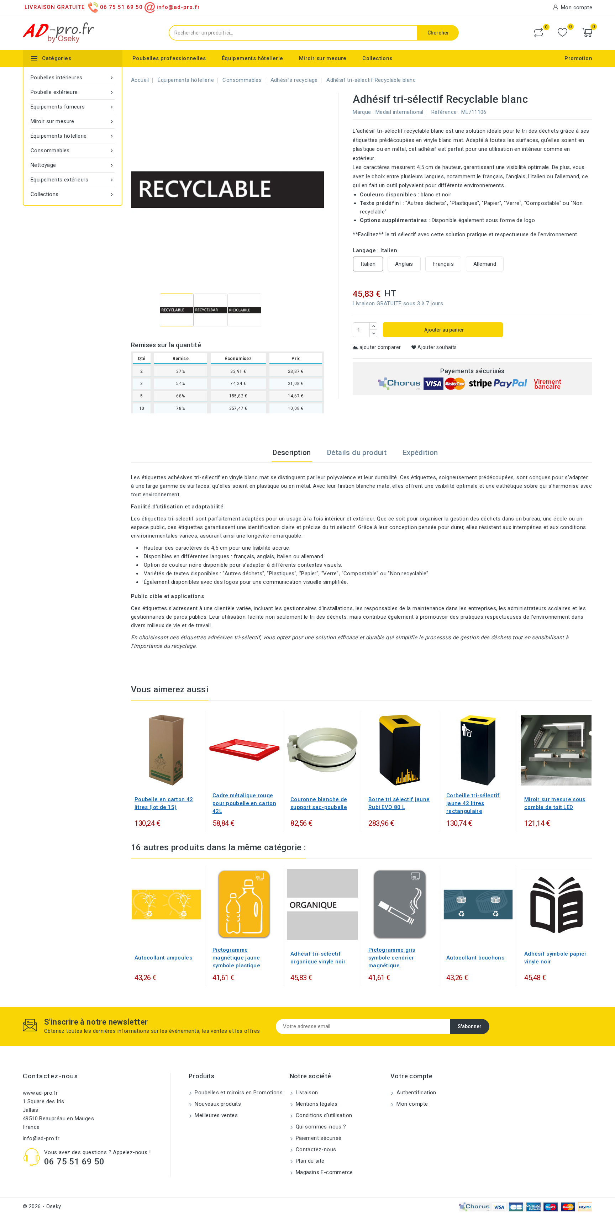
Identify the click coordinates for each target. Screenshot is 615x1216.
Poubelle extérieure (73, 92)
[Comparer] (538, 32)
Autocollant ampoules (163, 958)
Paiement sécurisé (318, 1138)
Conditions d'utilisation (323, 1115)
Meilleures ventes (215, 1115)
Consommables (73, 150)
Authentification (415, 1092)
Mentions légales (316, 1104)
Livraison (306, 1092)
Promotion (578, 58)
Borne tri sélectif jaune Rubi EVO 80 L (399, 803)
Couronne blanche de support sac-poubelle (318, 803)
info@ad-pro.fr (41, 1138)
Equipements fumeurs (73, 107)
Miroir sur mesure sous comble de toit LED (554, 803)
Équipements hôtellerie (252, 58)
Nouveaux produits (217, 1104)
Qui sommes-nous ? (320, 1127)
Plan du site (309, 1161)
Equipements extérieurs (73, 179)
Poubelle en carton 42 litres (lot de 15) (164, 803)
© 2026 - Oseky (42, 1206)
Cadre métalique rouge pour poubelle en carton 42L (244, 803)
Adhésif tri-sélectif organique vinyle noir (318, 958)
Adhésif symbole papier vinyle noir (555, 958)
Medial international (399, 112)
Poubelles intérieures (73, 77)
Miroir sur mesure (323, 58)
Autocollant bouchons (475, 958)
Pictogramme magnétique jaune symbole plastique (236, 958)
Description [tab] (292, 452)
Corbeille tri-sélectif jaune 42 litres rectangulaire (473, 803)
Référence (444, 112)
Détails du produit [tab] (357, 452)
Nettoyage (73, 165)
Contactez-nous (50, 1076)
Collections (377, 58)
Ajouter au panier (443, 330)
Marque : (363, 112)
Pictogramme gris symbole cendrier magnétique (391, 958)
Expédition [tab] (420, 452)
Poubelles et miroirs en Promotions (238, 1092)
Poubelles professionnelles (169, 58)
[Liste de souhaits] (562, 32)
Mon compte (411, 1104)
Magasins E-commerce (323, 1172)
